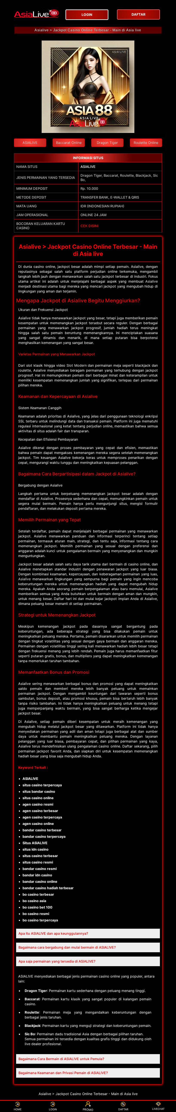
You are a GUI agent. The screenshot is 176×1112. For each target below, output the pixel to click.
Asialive (151, 281)
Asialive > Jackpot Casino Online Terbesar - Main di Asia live (88, 30)
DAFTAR (123, 1109)
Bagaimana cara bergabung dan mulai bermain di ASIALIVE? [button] (67, 947)
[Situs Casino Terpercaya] (36, 12)
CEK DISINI (89, 226)
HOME (17, 1109)
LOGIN (53, 1109)
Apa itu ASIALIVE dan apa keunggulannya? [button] (53, 933)
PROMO (88, 1109)
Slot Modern (77, 365)
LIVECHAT (158, 1108)
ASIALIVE (88, 166)
